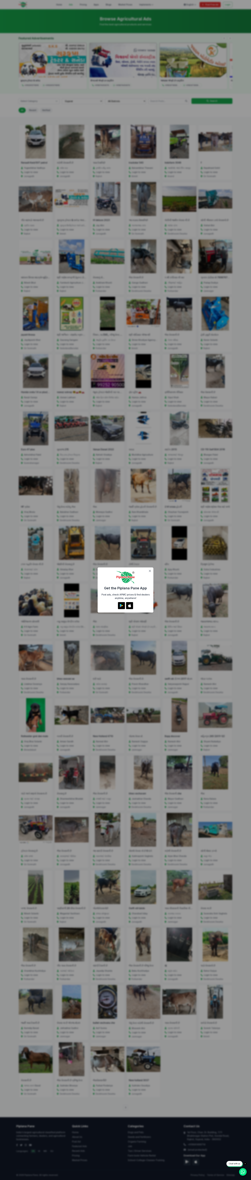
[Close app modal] (150, 571)
